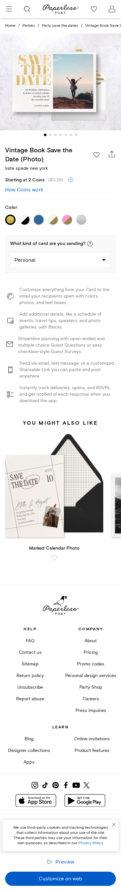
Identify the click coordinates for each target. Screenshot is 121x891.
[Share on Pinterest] (55, 785)
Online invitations (92, 739)
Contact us (30, 652)
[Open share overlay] (112, 154)
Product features (92, 750)
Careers (91, 699)
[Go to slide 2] (50, 135)
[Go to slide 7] (76, 135)
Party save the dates (60, 25)
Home (10, 25)
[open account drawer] (112, 9)
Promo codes (90, 664)
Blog (29, 739)
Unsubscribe (30, 687)
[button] (90, 243)
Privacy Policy (90, 843)
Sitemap (30, 664)
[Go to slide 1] (45, 135)
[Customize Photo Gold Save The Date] (60, 82)
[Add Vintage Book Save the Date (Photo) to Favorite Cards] (96, 155)
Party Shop (90, 687)
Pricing (91, 652)
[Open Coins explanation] (71, 180)
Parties (29, 25)
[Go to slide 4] (60, 135)
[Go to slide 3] (55, 135)
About (91, 640)
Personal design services (90, 675)
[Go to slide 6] (71, 135)
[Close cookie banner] (114, 824)
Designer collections (29, 750)
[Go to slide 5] (66, 135)
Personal (25, 260)
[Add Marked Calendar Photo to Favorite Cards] (54, 558)
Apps (29, 762)
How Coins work (24, 190)
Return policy (30, 675)
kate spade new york (26, 168)
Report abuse (30, 699)
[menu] (9, 9)
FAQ (30, 640)
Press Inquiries (91, 710)
